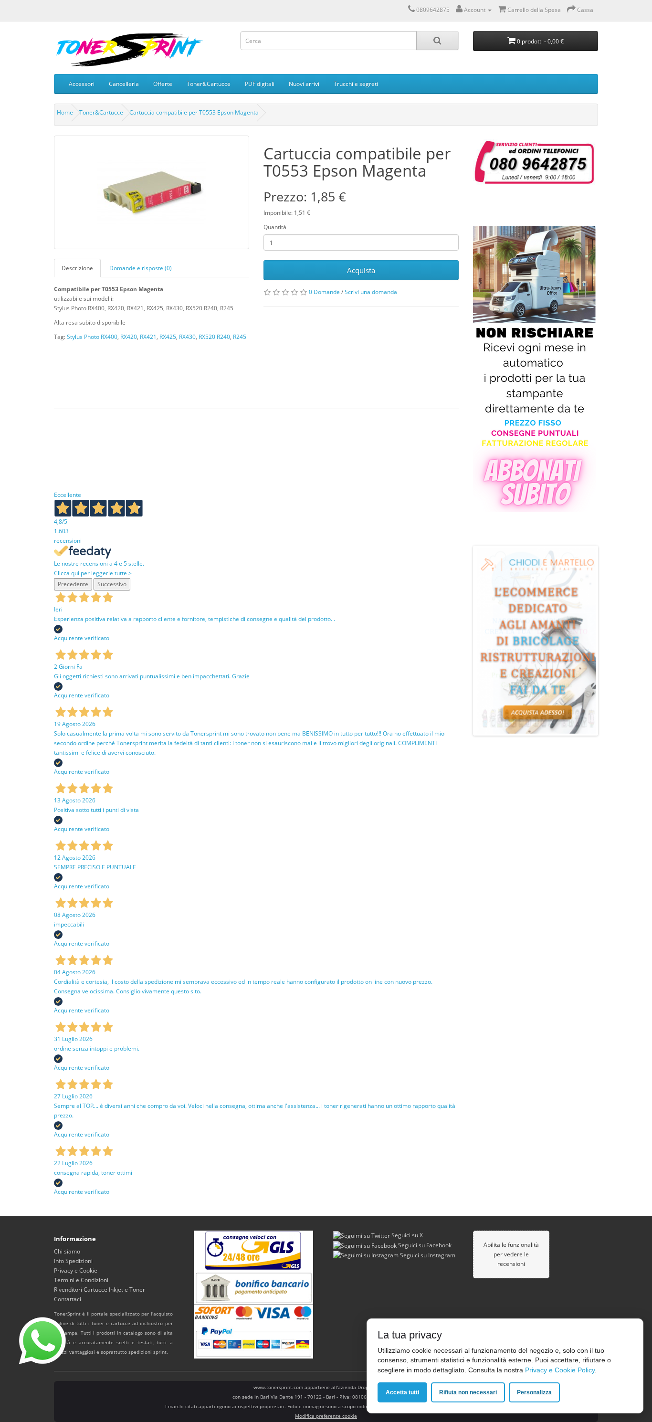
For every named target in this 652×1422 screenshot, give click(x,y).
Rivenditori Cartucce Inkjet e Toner (99, 1289)
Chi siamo (67, 1251)
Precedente (73, 584)
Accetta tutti (402, 1392)
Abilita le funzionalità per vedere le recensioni (511, 1254)
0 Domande (324, 292)
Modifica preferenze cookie (326, 1415)
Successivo (111, 584)
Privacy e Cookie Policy (560, 1370)
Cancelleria (124, 84)
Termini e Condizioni (81, 1280)
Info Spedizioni (73, 1261)
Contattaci (67, 1299)
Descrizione (77, 268)
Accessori (82, 84)
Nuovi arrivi (304, 84)
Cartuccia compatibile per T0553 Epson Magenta (194, 112)
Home (65, 112)
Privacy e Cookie (75, 1270)
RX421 (148, 337)
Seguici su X (406, 1235)
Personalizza (534, 1392)
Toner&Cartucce (209, 84)
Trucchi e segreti (356, 84)
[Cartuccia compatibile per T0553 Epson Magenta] (151, 192)
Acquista (361, 270)
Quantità (274, 227)
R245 (239, 337)
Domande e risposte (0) (140, 268)
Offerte (162, 84)
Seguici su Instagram (427, 1255)
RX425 (167, 337)
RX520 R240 (214, 337)
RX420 (128, 337)
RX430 (187, 337)
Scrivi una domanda (371, 292)
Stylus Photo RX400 (92, 337)
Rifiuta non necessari (468, 1392)
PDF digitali (259, 84)
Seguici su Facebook (424, 1245)
